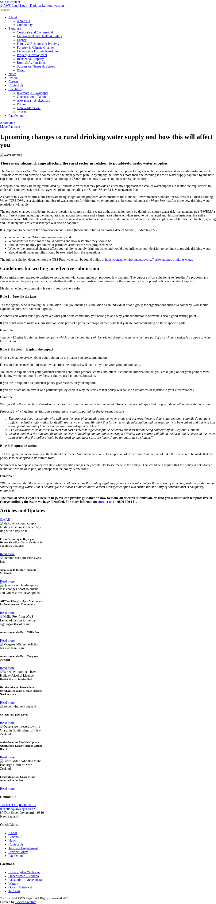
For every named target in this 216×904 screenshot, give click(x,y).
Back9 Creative (25, 902)
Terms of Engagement (23, 848)
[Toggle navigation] (66, 6)
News (12, 74)
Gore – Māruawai (28, 108)
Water (21, 70)
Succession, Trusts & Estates (36, 66)
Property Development (32, 55)
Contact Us (15, 85)
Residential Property (30, 59)
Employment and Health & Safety (39, 36)
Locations (15, 89)
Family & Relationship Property (38, 43)
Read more (7, 554)
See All (5, 519)
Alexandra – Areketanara (33, 100)
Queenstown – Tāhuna (32, 96)
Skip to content (10, 2)
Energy (22, 40)
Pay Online (15, 115)
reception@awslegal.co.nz (17, 809)
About (12, 17)
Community (25, 25)
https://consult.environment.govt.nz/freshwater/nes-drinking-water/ (149, 259)
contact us (105, 501)
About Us (23, 21)
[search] (41, 10)
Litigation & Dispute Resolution (38, 51)
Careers (13, 81)
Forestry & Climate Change (35, 47)
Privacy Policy (18, 852)
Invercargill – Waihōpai (32, 93)
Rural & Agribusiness (31, 62)
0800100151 (8, 123)
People (13, 78)
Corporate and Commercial (35, 32)
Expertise (14, 28)
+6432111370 (9, 805)
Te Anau (22, 112)
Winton (22, 104)
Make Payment (10, 126)
